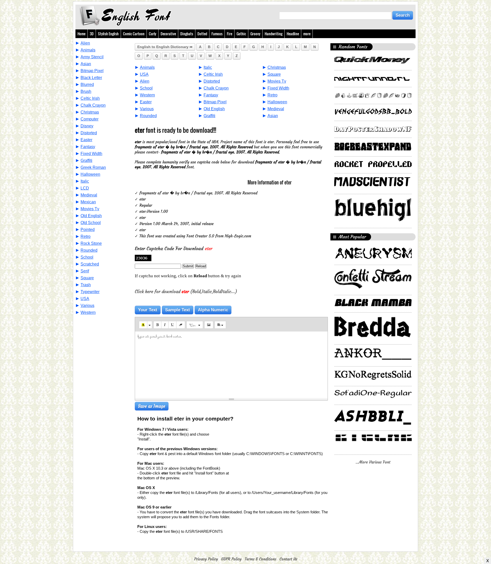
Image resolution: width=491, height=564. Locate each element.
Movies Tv (90, 209)
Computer (89, 119)
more (306, 33)
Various (87, 305)
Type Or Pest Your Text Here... (160, 336)
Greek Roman (93, 167)
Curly (152, 33)
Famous (216, 33)
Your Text (147, 309)
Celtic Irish (90, 98)
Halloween (90, 174)
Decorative (168, 33)
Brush (86, 91)
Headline (293, 33)
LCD (85, 188)
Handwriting (273, 33)
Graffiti (86, 160)
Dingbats (186, 33)
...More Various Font (373, 462)
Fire (229, 33)
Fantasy (88, 147)
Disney (87, 126)
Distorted (89, 133)
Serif (85, 271)
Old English (91, 216)
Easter (86, 140)
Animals (88, 50)
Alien (85, 43)
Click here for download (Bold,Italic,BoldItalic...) (186, 291)
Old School (91, 222)
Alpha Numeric (213, 309)
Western (88, 312)
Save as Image (151, 406)
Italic (85, 181)
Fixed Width (91, 153)
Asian (86, 64)
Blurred (87, 84)
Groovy (255, 33)
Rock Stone (91, 243)
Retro (86, 236)
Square (87, 278)
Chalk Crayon (93, 105)
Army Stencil (92, 57)
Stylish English (108, 33)
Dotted (202, 33)
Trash (86, 285)
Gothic (241, 33)
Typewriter (90, 292)
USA (85, 298)
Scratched (90, 264)
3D (92, 33)
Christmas (90, 112)
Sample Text (177, 309)
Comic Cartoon (133, 33)
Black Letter (91, 77)
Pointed (88, 229)
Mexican (88, 202)
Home (81, 33)
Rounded (89, 250)
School (87, 257)
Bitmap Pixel (92, 71)
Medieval (89, 195)
